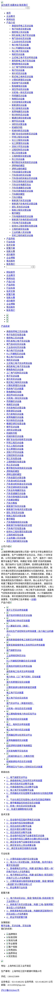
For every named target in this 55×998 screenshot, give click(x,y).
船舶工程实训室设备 (21, 210)
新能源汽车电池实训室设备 (24, 204)
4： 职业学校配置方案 (16, 917)
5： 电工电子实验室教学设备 (20, 790)
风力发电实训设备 (20, 108)
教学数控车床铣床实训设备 (24, 162)
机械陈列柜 (17, 127)
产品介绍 (10, 22)
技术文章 (10, 245)
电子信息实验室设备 (21, 29)
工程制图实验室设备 (21, 156)
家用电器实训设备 (20, 111)
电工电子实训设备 (20, 51)
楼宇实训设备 (18, 121)
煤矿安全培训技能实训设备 (24, 134)
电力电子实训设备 (20, 45)
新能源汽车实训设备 (21, 200)
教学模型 (16, 213)
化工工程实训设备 (20, 140)
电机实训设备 (18, 54)
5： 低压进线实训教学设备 (19, 832)
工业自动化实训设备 (21, 42)
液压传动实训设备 (20, 89)
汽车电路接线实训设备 (22, 216)
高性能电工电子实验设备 (23, 61)
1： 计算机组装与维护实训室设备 (22, 859)
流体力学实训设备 (20, 146)
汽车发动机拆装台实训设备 (24, 178)
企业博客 (10, 258)
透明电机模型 (18, 165)
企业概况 (10, 16)
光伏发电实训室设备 (21, 102)
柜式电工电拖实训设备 (22, 76)
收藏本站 (14, 5)
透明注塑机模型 (19, 169)
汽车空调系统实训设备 (22, 181)
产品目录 (5, 326)
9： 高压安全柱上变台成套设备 (21, 845)
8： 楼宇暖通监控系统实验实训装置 (23, 803)
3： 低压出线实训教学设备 (19, 826)
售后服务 (10, 261)
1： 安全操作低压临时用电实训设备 (23, 820)
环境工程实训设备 (20, 137)
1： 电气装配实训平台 (16, 777)
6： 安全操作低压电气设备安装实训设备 (25, 835)
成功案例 (10, 254)
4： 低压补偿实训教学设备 (19, 829)
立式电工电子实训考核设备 (24, 57)
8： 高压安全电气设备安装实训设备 (23, 842)
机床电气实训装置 (20, 83)
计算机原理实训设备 (21, 80)
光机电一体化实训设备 (22, 92)
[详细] (33, 599)
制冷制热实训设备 (20, 115)
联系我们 (23, 5)
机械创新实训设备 (20, 130)
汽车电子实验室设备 (21, 223)
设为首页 (5, 5)
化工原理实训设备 (20, 143)
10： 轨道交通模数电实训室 (19, 809)
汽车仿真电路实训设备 (22, 191)
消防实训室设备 (19, 124)
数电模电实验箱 (19, 86)
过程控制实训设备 (20, 150)
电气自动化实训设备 (21, 38)
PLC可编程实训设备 (21, 48)
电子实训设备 (18, 70)
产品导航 (10, 239)
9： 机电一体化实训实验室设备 (21, 806)
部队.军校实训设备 (20, 207)
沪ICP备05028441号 (10, 990)
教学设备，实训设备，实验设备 (16, 926)
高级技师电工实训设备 (22, 26)
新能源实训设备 (19, 105)
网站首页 (10, 272)
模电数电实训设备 (20, 64)
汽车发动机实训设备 (21, 175)
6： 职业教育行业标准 (16, 887)
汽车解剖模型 (18, 194)
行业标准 (10, 242)
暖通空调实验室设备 (21, 118)
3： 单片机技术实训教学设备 (20, 784)
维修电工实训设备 (20, 32)
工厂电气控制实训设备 (22, 67)
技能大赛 (10, 251)
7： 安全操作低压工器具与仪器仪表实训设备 (27, 839)
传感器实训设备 (19, 96)
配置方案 (10, 248)
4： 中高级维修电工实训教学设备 (22, 787)
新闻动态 (10, 19)
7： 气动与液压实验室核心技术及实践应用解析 (28, 799)
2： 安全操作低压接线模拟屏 (20, 823)
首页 (8, 13)
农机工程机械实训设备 (22, 235)
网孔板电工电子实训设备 (23, 35)
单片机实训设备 (19, 73)
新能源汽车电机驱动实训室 (24, 219)
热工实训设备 (18, 159)
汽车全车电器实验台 (21, 185)
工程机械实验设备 (20, 229)
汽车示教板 (17, 197)
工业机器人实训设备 (21, 232)
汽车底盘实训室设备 (21, 172)
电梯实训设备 (18, 99)
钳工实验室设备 (19, 153)
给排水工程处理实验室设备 (24, 226)
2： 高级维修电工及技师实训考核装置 (24, 780)
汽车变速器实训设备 (21, 188)
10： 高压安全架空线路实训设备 (21, 848)
